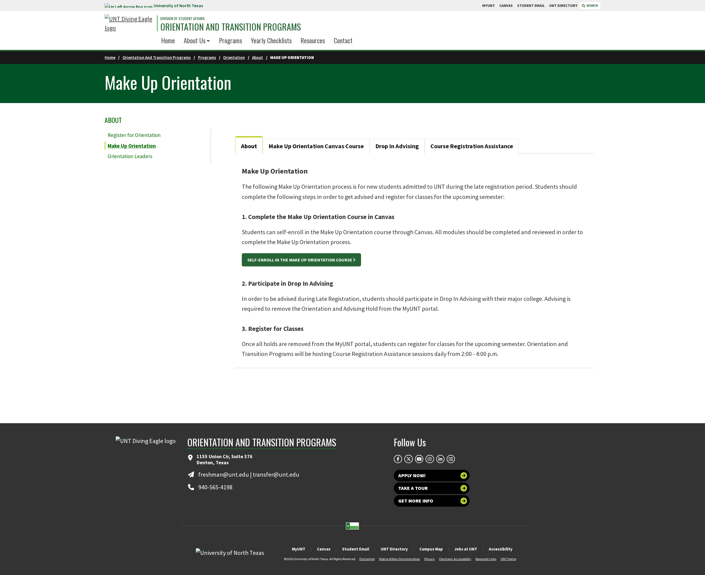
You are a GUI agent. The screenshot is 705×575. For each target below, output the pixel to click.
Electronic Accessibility (455, 559)
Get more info (415, 501)
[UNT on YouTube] (419, 459)
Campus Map (431, 549)
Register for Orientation (134, 135)
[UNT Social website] (451, 459)
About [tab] (249, 146)
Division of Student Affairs (182, 18)
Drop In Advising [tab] (397, 146)
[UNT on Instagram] (429, 459)
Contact (343, 40)
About (257, 57)
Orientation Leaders (130, 156)
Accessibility (501, 549)
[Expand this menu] (208, 41)
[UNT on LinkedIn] (440, 459)
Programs (230, 40)
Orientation (234, 57)
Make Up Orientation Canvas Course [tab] (316, 146)
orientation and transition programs (230, 26)
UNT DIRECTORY (563, 5)
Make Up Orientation (132, 145)
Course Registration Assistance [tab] (471, 146)
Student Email (355, 549)
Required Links (486, 559)
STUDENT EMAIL (531, 5)
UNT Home (508, 559)
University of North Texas (178, 5)
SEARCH (592, 5)
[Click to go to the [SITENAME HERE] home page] (129, 23)
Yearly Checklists (271, 40)
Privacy (429, 559)
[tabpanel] (414, 260)
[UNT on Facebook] (398, 459)
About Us (194, 40)
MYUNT (488, 5)
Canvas (323, 549)
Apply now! (412, 475)
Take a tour (413, 488)
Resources (312, 40)
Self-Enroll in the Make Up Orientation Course (299, 260)
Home (168, 40)
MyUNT (298, 549)
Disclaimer (367, 559)
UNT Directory (394, 549)
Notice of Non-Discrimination (399, 559)
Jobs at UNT (465, 549)
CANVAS (506, 5)
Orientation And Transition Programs (157, 57)
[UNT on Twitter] (408, 459)
